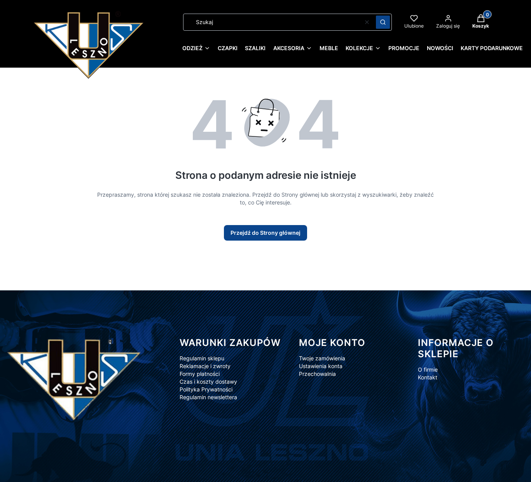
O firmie (428, 369)
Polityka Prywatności (206, 389)
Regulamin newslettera (208, 397)
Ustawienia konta (320, 366)
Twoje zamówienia (322, 358)
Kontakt (427, 377)
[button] (383, 22)
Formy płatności (200, 373)
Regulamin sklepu (202, 358)
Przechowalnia (317, 373)
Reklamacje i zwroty (205, 366)
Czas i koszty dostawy (208, 381)
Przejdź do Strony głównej (265, 232)
